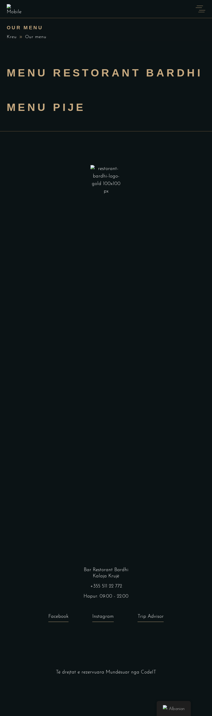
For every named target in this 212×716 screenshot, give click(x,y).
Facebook (58, 616)
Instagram (103, 616)
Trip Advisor (151, 616)
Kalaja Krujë (106, 576)
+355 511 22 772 (106, 586)
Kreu (12, 37)
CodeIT (148, 672)
